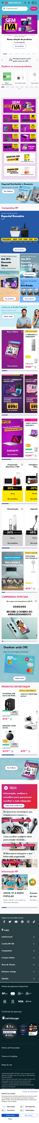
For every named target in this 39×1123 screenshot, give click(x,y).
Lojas (6, 930)
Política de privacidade (30, 1091)
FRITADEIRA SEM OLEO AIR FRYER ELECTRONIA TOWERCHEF (8, 695)
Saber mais (8, 316)
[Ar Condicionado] (20, 76)
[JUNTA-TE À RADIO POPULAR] (15, 882)
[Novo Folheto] (13, 345)
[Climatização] (13, 522)
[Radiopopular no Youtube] (16, 922)
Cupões (34, 8)
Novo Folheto (12, 332)
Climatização (12, 509)
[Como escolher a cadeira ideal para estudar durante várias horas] (19, 842)
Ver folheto (8, 191)
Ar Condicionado (20, 83)
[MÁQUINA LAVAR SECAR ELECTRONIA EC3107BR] (10, 737)
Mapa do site (7, 1065)
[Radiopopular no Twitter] (10, 922)
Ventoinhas (34, 83)
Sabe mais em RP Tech (14, 806)
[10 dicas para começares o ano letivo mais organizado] (19, 859)
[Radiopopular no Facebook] (4, 922)
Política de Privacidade (10, 1048)
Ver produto (12, 410)
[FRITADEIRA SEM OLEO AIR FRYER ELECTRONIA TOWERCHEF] (10, 705)
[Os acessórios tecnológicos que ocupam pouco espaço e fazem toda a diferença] (19, 822)
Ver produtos (19, 249)
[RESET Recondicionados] (7, 76)
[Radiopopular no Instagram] (28, 922)
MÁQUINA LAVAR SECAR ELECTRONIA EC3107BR (9, 727)
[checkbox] (4, 1107)
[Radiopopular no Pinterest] (22, 922)
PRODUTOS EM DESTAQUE (16, 687)
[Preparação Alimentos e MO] (13, 478)
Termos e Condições (9, 1056)
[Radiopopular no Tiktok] (34, 922)
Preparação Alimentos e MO (12, 466)
